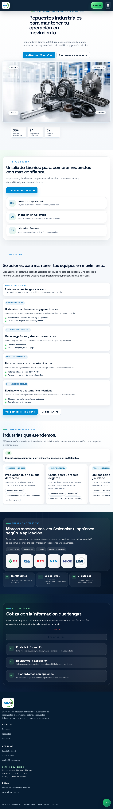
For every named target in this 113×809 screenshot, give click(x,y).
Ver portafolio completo (20, 411)
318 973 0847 (8, 755)
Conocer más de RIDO (22, 190)
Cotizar (56, 629)
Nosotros (6, 729)
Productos (6, 734)
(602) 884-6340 (9, 751)
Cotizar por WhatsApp (39, 54)
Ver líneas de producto (73, 54)
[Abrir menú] (108, 5)
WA (97, 5)
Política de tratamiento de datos (16, 787)
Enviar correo (56, 636)
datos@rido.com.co (10, 792)
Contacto (6, 738)
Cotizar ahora (50, 411)
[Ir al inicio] (6, 5)
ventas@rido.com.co (11, 760)
